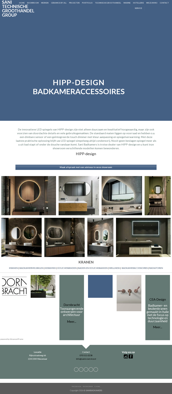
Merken (45, 3)
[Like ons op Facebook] (147, 8)
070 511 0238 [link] (86, 355)
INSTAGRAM (88, 386)
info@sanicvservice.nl (86, 358)
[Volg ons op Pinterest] (165, 8)
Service (138, 8)
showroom (33, 3)
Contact (164, 3)
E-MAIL (97, 386)
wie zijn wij (151, 3)
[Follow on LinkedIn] (168, 8)
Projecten (74, 3)
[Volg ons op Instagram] (151, 8)
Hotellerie (138, 3)
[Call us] (161, 8)
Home (22, 3)
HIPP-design (86, 154)
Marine (127, 3)
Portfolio (87, 3)
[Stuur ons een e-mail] (158, 8)
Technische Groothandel (108, 3)
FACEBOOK (76, 386)
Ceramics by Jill (59, 3)
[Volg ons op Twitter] (154, 8)
